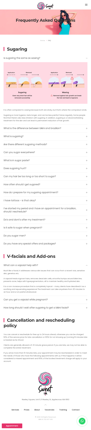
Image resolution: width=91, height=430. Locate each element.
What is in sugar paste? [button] (17, 160)
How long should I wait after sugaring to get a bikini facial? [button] (36, 307)
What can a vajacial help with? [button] (21, 265)
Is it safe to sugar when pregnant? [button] (23, 227)
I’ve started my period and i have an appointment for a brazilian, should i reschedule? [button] (40, 210)
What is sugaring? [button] (13, 136)
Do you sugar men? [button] (15, 235)
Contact (76, 410)
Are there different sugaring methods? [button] (25, 144)
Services (15, 410)
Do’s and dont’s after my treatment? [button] (24, 219)
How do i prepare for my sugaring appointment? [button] (31, 192)
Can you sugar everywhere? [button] (19, 152)
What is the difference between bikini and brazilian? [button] (32, 128)
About (37, 410)
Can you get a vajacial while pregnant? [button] (26, 299)
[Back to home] (45, 6)
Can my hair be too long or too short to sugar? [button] (30, 176)
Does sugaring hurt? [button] (15, 168)
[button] (86, 4)
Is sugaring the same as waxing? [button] (22, 58)
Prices (26, 410)
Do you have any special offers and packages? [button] (30, 243)
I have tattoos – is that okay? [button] (20, 200)
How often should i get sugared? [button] (22, 184)
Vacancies (49, 410)
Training (63, 410)
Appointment (12, 426)
